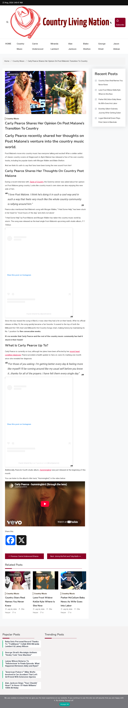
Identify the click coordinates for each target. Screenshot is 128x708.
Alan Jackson (72, 46)
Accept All (64, 704)
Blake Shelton (86, 46)
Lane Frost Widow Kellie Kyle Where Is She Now (44, 601)
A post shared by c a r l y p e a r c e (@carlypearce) (38, 463)
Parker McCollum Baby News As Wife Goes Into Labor (73, 601)
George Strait (102, 46)
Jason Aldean (116, 46)
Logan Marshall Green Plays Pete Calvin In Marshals (109, 120)
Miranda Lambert (55, 46)
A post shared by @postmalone (38, 314)
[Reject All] (125, 701)
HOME (8, 43)
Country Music (20, 46)
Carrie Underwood (37, 46)
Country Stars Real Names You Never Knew (15, 601)
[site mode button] (111, 22)
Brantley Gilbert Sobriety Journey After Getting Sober (109, 111)
